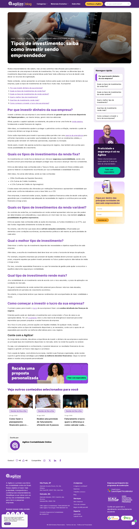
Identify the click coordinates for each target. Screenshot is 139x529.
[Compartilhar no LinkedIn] (55, 460)
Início (13, 38)
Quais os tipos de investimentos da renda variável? (29, 94)
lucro (35, 308)
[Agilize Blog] (20, 4)
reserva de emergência (74, 135)
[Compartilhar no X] (50, 460)
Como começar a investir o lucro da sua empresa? (29, 103)
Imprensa (76, 489)
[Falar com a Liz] (133, 523)
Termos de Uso (71, 525)
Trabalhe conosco (79, 492)
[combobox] (118, 4)
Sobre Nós (76, 4)
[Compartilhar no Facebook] (60, 460)
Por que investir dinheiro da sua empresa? (26, 88)
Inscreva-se (102, 220)
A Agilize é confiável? (80, 486)
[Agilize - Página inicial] (69, 476)
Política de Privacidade (84, 525)
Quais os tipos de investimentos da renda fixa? (28, 91)
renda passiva (77, 121)
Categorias (41, 4)
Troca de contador (80, 504)
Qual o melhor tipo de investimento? (24, 97)
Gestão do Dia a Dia (25, 38)
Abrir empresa (78, 501)
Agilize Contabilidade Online (37, 442)
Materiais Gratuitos (59, 4)
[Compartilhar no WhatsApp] (44, 460)
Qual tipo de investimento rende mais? (24, 100)
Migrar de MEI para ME (81, 507)
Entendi (7, 523)
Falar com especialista (77, 378)
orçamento (32, 318)
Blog (75, 494)
